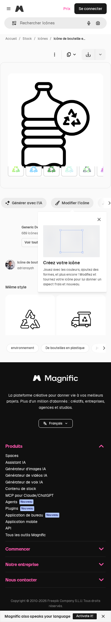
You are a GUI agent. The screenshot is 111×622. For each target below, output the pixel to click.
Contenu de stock (20, 488)
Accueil (11, 39)
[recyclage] (30, 319)
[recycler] (16, 168)
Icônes (43, 39)
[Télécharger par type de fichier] (71, 54)
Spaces (11, 455)
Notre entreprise (22, 564)
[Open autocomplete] (12, 23)
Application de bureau (31, 515)
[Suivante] (104, 348)
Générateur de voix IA (24, 482)
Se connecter (90, 8)
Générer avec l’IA (27, 202)
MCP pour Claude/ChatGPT (29, 495)
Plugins (19, 508)
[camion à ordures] (81, 319)
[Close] (103, 616)
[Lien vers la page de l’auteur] (10, 265)
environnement (22, 348)
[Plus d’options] (54, 54)
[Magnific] (55, 379)
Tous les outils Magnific (25, 534)
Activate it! (84, 616)
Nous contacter (21, 579)
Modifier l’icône (75, 202)
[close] (99, 219)
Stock (27, 39)
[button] (56, 423)
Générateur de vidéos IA (26, 475)
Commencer (17, 549)
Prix (67, 8)
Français (55, 423)
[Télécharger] (88, 54)
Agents (18, 501)
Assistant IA (15, 462)
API (8, 528)
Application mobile (21, 521)
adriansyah (25, 268)
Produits (13, 446)
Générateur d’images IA (25, 468)
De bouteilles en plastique (65, 348)
